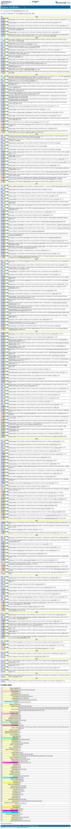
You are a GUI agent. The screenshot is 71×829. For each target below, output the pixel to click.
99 (23, 739)
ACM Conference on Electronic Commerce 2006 (56, 171)
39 (33, 689)
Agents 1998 (35, 624)
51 (23, 707)
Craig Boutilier (36, 46)
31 (1, 744)
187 (68, 727)
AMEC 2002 (59, 470)
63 (21, 727)
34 (1, 750)
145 (29, 762)
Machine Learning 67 (30, 132)
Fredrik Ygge (20, 642)
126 (19, 698)
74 (38, 707)
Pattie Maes (45, 623)
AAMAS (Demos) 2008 (29, 69)
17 (23, 689)
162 (19, 694)
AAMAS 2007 (19, 90)
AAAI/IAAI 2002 (56, 441)
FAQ (27, 10)
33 (1, 747)
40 (1, 760)
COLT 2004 (31, 323)
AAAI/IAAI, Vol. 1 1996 (57, 653)
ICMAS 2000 (53, 550)
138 (51, 709)
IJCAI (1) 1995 (52, 667)
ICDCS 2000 (53, 547)
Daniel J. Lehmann (13, 186)
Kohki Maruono (32, 135)
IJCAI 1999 (61, 597)
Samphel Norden (28, 597)
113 (43, 755)
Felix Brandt (11, 71)
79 (33, 801)
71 (31, 707)
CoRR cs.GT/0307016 (54, 433)
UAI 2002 (43, 486)
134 (28, 727)
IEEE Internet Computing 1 (41, 648)
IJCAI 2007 (50, 106)
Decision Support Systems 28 (51, 566)
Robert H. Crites (21, 660)
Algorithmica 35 (61, 413)
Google (26, 13)
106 (67, 707)
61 (21, 739)
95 (23, 727)
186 (65, 727)
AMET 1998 (56, 621)
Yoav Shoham (26, 106)
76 (42, 707)
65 (23, 706)
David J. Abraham (13, 92)
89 (61, 707)
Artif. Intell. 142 (51, 495)
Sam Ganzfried (12, 19)
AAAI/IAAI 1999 (54, 577)
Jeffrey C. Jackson (19, 328)
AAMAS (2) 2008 (61, 59)
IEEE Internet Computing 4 (60, 569)
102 (24, 696)
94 (19, 762)
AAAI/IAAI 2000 (63, 537)
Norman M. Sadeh (21, 28)
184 (63, 727)
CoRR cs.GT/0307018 (58, 436)
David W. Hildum (21, 675)
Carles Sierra (40, 623)
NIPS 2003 (56, 407)
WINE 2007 (15, 119)
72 (33, 707)
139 (53, 709)
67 (36, 755)
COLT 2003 (62, 372)
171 (22, 698)
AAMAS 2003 (54, 333)
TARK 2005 (43, 250)
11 (1, 706)
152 (19, 710)
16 (1, 717)
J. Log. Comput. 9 (13, 610)
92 (21, 696)
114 (30, 709)
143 (59, 709)
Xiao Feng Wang (12, 407)
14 (1, 713)
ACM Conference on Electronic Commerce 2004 (19, 297)
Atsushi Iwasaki (17, 135)
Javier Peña (18, 55)
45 (19, 727)
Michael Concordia (28, 177)
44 (1, 767)
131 (48, 709)
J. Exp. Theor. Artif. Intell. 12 (57, 572)
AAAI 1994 (15, 676)
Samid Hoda (18, 118)
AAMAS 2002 (59, 454)
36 (23, 702)
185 (19, 725)
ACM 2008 (21, 40)
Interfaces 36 (51, 178)
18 (25, 689)
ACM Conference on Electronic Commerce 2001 (56, 522)
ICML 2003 (31, 385)
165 (35, 710)
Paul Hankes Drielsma (64, 34)
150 (29, 696)
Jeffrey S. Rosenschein (23, 623)
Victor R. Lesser (21, 488)
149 (25, 757)
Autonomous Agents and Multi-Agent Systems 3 (19, 563)
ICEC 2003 (67, 381)
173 (33, 699)
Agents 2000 (45, 544)
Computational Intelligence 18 (52, 515)
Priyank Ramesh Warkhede (30, 413)
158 (42, 727)
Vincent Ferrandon (21, 553)
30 (21, 702)
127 (26, 727)
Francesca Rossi (24, 76)
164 (33, 710)
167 (38, 710)
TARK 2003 (66, 410)
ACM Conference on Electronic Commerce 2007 (24, 93)
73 (36, 707)
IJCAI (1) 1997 (55, 642)
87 (56, 707)
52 (25, 707)
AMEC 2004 (11, 316)
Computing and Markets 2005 (63, 224)
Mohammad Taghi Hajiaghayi (15, 82)
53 (19, 739)
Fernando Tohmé (42, 602)
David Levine (20, 177)
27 (1, 737)
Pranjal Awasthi (12, 25)
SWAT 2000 (51, 560)
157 (27, 710)
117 (46, 755)
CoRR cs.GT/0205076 (57, 511)
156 (25, 710)
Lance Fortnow (12, 39)
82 (48, 707)
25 (1, 734)
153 (22, 710)
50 (21, 707)
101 (28, 706)
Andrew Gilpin (12, 42)
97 (63, 707)
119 (30, 706)
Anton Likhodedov (13, 199)
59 (1, 792)
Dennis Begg (53, 177)
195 (19, 777)
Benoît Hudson (12, 286)
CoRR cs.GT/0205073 (53, 502)
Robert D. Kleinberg (26, 82)
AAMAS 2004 (65, 280)
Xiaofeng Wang (12, 479)
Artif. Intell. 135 (51, 492)
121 (35, 709)
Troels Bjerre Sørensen (30, 62)
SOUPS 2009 (53, 36)
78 (31, 801)
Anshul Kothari (12, 280)
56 (29, 759)
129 (22, 699)
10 (1, 704)
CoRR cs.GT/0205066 (58, 499)
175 (19, 720)
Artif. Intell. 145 (64, 416)
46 (19, 706)
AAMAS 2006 (12, 156)
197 (19, 691)
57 (27, 707)
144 (61, 709)
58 (19, 696)
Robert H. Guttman (53, 623)
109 (22, 709)
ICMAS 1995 (12, 665)
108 (41, 755)
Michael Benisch (12, 28)
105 (26, 696)
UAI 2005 (54, 253)
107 (19, 709)
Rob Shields (27, 261)
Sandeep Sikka (20, 597)
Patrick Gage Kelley (21, 34)
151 (19, 693)
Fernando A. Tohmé (8, 802)
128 (43, 709)
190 (22, 694)
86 (54, 707)
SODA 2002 (51, 483)
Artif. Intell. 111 (17, 604)
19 (27, 689)
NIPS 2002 (66, 479)
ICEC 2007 (15, 103)
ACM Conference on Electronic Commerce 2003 (56, 349)
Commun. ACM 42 (32, 606)
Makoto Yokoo (25, 135)
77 (44, 707)
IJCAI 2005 (11, 244)
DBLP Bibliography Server (19, 10)
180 (19, 732)
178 (57, 727)
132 (25, 699)
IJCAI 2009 (62, 19)
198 (22, 777)
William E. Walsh (12, 46)
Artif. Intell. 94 (52, 645)
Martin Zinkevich (27, 181)
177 (19, 688)
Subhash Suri (20, 256)
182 (25, 720)
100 (22, 762)
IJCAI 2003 (58, 391)
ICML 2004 (57, 325)
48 (25, 702)
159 (44, 727)
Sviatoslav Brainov (13, 556)
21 (1, 725)
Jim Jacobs (47, 177)
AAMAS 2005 (48, 211)
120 (22, 752)
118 (28, 739)
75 (40, 707)
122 (49, 755)
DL (9, 13)
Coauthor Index (6, 685)
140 (51, 755)
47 (1, 772)
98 (65, 707)
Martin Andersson (13, 547)
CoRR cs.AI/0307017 (60, 420)
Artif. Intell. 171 (36, 122)
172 (43, 710)
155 (39, 727)
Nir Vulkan (19, 584)
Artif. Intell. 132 (54, 532)
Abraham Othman (13, 22)
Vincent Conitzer (12, 109)
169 (52, 727)
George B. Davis (20, 142)
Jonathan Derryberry (21, 264)
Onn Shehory (35, 602)
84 (52, 707)
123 (27, 762)
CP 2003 (55, 375)
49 (19, 707)
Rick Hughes (42, 177)
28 (1, 739)
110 (25, 709)
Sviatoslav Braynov (13, 369)
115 (32, 709)
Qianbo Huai (20, 569)
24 (1, 732)
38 (1, 757)
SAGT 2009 (54, 32)
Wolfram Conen (12, 284)
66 (33, 755)
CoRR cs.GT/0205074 (49, 505)
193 (19, 723)
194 (25, 694)
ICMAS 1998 (12, 631)
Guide (11, 13)
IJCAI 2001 (35, 529)
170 (55, 727)
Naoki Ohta (11, 135)
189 (25, 698)
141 (30, 699)
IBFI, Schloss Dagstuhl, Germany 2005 (61, 186)
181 (60, 727)
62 (21, 706)
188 (19, 728)
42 (29, 755)
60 (1, 794)
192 (22, 728)
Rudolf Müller (21, 186)
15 (1, 715)
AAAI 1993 (58, 680)
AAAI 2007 (32, 81)
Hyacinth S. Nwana (13, 623)
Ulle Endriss (11, 76)
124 (38, 709)
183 (35, 699)
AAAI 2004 (64, 261)
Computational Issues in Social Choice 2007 (18, 97)
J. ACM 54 (65, 124)
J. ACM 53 (51, 181)
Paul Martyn (35, 177)
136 (19, 757)
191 (27, 698)
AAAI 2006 (37, 137)
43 (31, 755)
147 (67, 709)
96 (19, 752)
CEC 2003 (45, 369)
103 (38, 755)
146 (64, 709)
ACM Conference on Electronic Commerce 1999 (55, 590)
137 (22, 757)
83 (50, 707)
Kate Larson (11, 215)
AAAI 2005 (44, 189)
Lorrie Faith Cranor (54, 34)
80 (46, 707)
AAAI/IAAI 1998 (59, 614)
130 (46, 709)
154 (36, 727)
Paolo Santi (27, 192)
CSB (17, 13)
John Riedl (18, 39)
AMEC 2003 (11, 363)
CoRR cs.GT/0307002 (34, 424)
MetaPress (21, 13)
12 (19, 689)
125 (40, 709)
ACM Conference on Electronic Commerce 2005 (52, 221)
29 (31, 689)
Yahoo (33, 13)
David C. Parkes (20, 46)
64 (27, 702)
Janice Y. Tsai (46, 34)
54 (1, 784)
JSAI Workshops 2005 (29, 247)
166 (49, 727)
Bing (30, 13)
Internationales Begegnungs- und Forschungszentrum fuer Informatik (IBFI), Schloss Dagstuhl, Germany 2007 (39, 77)
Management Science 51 (25, 257)
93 (29, 702)
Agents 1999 (55, 593)
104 (26, 739)
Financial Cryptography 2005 (57, 240)
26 (19, 702)
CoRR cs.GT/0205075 (46, 508)
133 (27, 699)
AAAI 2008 (29, 44)
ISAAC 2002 (49, 476)
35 (1, 752)
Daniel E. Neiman (13, 675)
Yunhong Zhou (20, 495)
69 (25, 706)
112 (27, 709)
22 (29, 689)
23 (1, 729)
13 (21, 689)
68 (29, 707)
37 (19, 722)
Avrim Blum (20, 92)
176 (22, 720)
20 (1, 723)
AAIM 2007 (16, 87)
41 (1, 762)
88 (58, 707)
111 (24, 762)
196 (27, 694)
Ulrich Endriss (8, 720)
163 (47, 727)
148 (34, 727)
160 (30, 710)
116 (19, 699)
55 (1, 785)
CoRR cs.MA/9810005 (21, 637)
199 (22, 725)
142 (56, 709)
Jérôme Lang (17, 76)
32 (19, 737)
